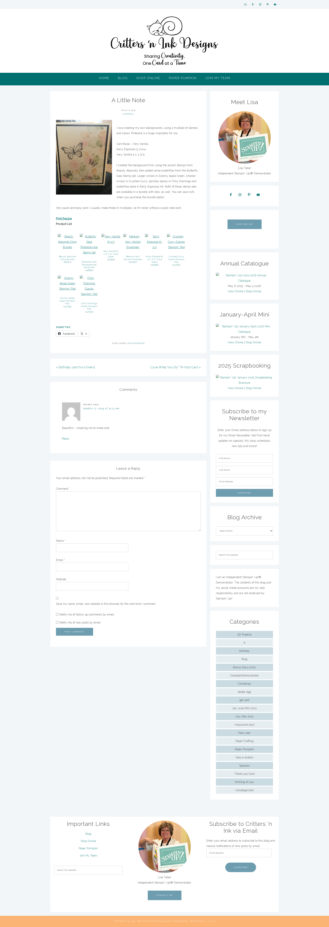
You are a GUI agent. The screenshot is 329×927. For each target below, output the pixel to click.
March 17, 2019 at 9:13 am (101, 408)
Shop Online (253, 291)
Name (60, 540)
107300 (132, 262)
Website (61, 579)
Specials (244, 765)
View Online (235, 291)
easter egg (244, 691)
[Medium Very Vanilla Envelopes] (132, 247)
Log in (211, 921)
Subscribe (241, 867)
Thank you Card (244, 773)
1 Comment (128, 114)
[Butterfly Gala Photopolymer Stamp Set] (89, 252)
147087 (176, 265)
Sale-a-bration (244, 757)
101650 (111, 259)
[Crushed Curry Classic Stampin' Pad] (176, 247)
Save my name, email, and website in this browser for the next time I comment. (106, 603)
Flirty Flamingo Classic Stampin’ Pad (89, 306)
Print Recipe (64, 218)
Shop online (244, 224)
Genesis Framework (175, 921)
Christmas (244, 683)
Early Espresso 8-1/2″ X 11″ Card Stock (155, 259)
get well (245, 700)
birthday (244, 650)
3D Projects (244, 634)
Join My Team (88, 855)
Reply (65, 438)
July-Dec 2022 (244, 716)
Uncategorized (136, 343)
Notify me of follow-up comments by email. (87, 614)
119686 (154, 265)
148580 (89, 270)
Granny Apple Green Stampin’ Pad (67, 301)
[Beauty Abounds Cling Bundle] (67, 247)
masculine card (244, 724)
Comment (63, 488)
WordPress (197, 921)
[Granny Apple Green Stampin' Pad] (67, 288)
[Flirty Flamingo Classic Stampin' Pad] (89, 294)
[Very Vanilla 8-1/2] (111, 241)
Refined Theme (147, 921)
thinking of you (244, 782)
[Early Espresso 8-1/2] (154, 247)
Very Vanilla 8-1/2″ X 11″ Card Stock (111, 254)
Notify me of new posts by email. (80, 622)
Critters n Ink (164, 41)
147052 (89, 312)
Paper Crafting (244, 741)
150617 (67, 262)
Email (60, 560)
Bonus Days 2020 (244, 667)
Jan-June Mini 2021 (244, 708)
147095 (67, 306)
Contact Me (164, 895)
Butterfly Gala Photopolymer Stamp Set (89, 264)
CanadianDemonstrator (244, 675)
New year (244, 732)
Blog (245, 659)
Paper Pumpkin (244, 749)
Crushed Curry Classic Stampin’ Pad (176, 259)
